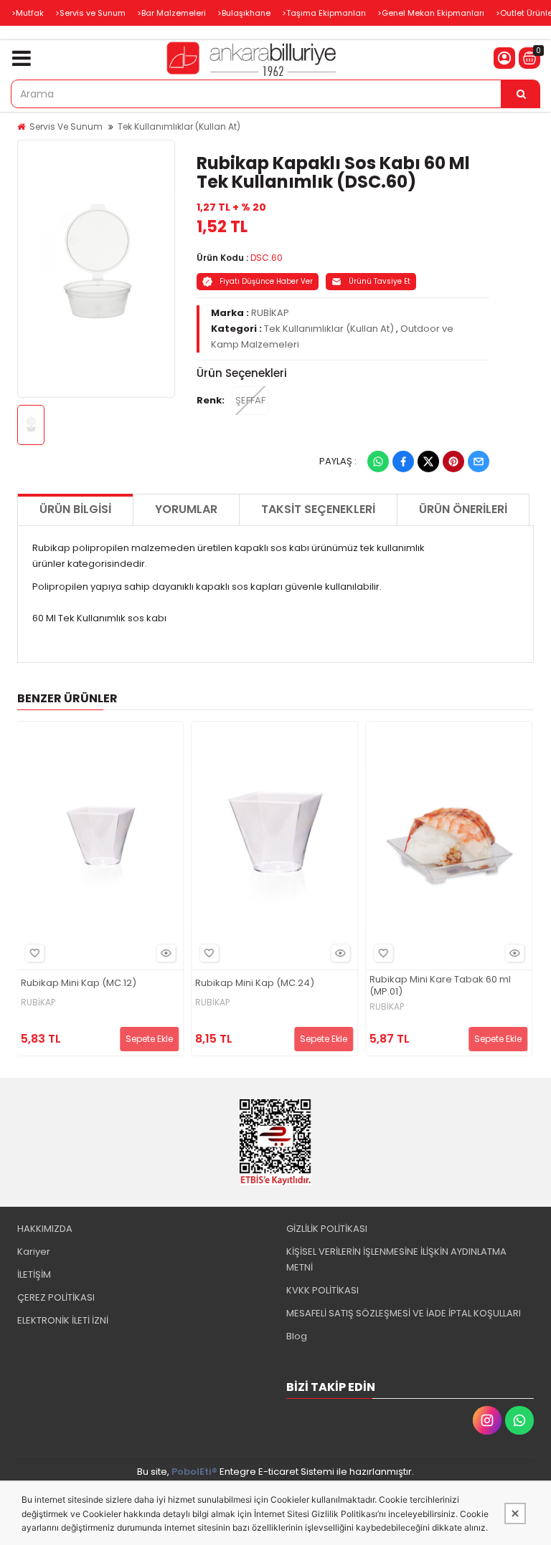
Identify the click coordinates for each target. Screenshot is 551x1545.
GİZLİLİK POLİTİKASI (326, 1228)
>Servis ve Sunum (90, 13)
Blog (296, 1336)
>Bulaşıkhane (243, 13)
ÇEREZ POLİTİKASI (56, 1297)
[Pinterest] (453, 461)
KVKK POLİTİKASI (322, 1290)
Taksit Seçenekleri (318, 509)
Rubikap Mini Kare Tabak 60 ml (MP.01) (440, 986)
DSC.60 (266, 258)
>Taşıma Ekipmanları (324, 13)
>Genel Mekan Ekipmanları (430, 13)
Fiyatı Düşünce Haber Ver (266, 281)
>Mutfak (27, 13)
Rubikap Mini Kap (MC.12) (78, 983)
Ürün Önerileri (463, 509)
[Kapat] (515, 1513)
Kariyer (33, 1251)
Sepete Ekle (149, 1039)
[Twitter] (428, 461)
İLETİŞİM (34, 1274)
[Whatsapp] (378, 461)
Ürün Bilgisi (75, 509)
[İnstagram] (487, 1420)
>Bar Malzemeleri (171, 13)
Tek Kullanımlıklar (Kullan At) (179, 126)
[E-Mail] (478, 461)
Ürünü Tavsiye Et (379, 281)
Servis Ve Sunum (66, 126)
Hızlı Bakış (166, 953)
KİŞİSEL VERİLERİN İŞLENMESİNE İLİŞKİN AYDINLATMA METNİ (396, 1259)
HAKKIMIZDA (44, 1228)
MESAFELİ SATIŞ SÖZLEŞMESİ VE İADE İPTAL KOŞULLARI (403, 1313)
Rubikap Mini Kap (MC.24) (254, 983)
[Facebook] (403, 461)
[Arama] (520, 94)
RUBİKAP (270, 313)
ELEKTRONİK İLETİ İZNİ (62, 1320)
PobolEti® (194, 1471)
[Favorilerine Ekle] (34, 953)
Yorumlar (186, 509)
